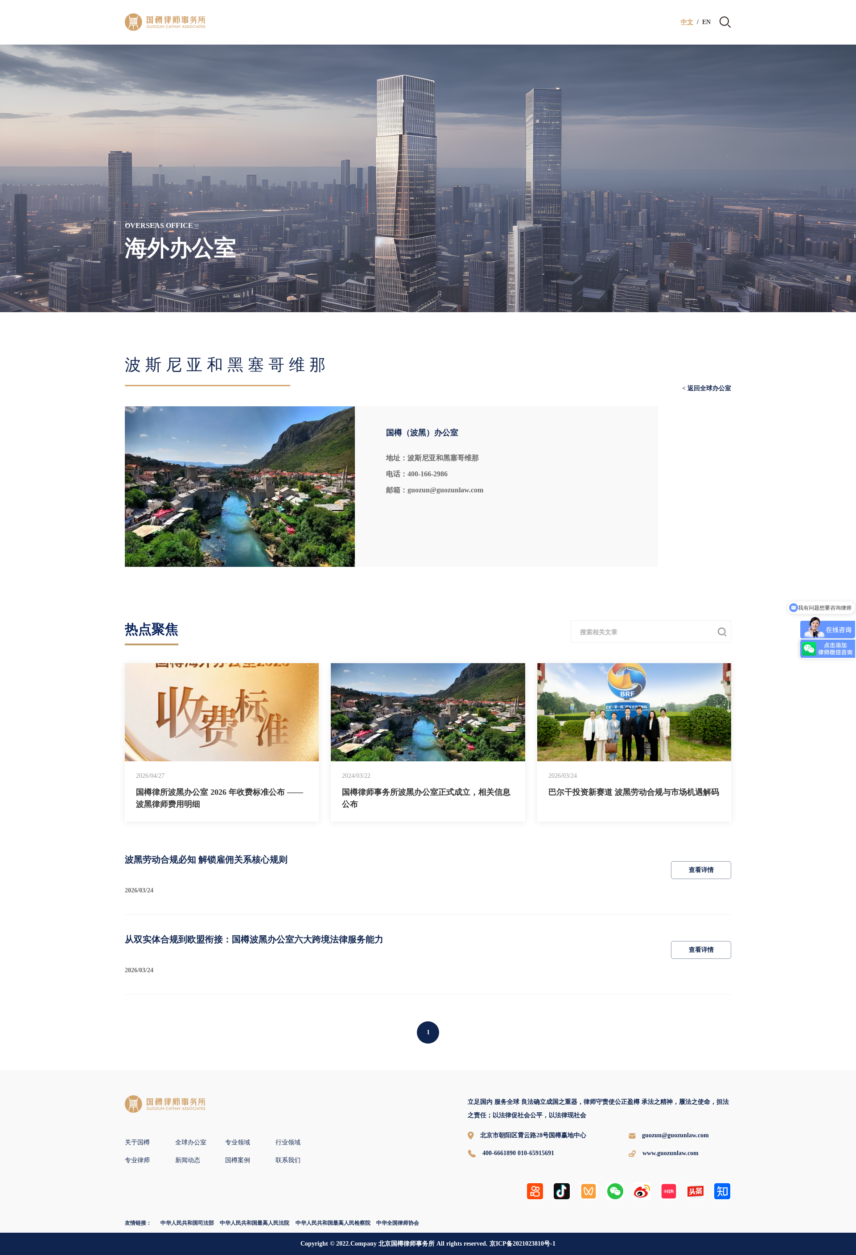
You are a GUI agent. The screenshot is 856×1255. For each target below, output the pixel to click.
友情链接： (138, 1223)
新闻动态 (187, 1160)
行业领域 (288, 1142)
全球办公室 (190, 1142)
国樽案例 (237, 1160)
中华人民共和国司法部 (187, 1223)
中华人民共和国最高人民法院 (254, 1223)
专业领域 (237, 1142)
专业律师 (137, 1160)
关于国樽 (137, 1142)
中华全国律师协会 (397, 1223)
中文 (687, 22)
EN (706, 22)
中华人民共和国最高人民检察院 (333, 1223)
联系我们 (288, 1160)
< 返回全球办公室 (706, 388)
